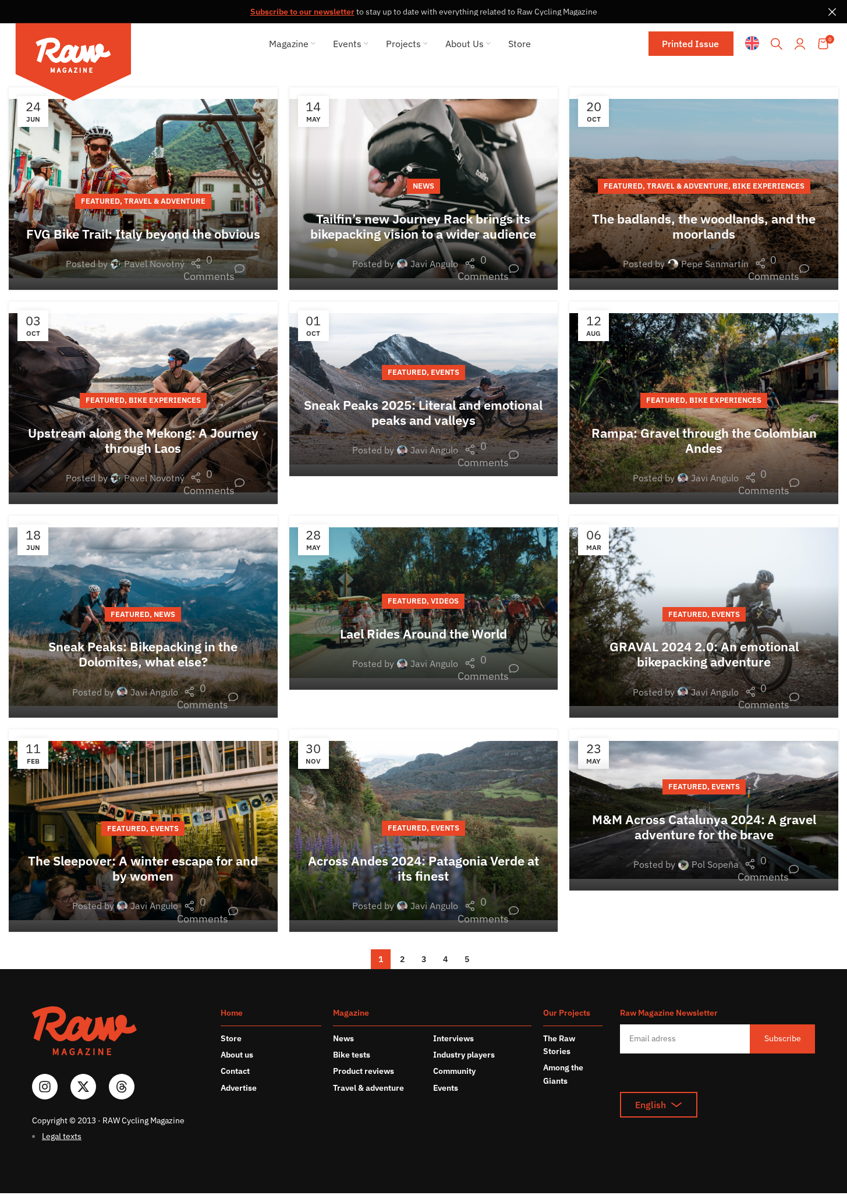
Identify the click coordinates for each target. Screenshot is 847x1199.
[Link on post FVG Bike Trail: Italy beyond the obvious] (143, 188)
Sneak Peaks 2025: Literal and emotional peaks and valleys (423, 412)
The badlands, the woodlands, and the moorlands (704, 226)
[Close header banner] (832, 11)
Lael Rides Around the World (423, 633)
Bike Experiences (768, 186)
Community (454, 1071)
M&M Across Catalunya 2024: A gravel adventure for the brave (704, 827)
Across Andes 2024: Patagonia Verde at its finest (423, 868)
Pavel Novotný (154, 263)
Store (231, 1038)
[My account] (799, 43)
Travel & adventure (368, 1088)
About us (237, 1054)
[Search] (776, 43)
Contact (235, 1071)
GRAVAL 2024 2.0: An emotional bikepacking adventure (704, 654)
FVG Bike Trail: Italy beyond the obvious (143, 233)
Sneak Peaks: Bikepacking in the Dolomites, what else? (143, 654)
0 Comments (214, 268)
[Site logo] (73, 64)
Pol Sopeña (715, 864)
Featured (100, 201)
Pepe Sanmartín (715, 263)
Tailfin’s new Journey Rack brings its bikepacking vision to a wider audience (423, 226)
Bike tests (351, 1054)
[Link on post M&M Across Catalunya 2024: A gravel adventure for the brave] (703, 809)
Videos (445, 601)
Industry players (464, 1054)
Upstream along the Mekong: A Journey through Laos (143, 440)
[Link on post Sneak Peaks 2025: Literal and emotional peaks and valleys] (423, 388)
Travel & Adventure (164, 201)
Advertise (239, 1088)
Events (445, 372)
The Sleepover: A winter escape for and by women (143, 868)
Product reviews (363, 1071)
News (423, 186)
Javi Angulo (434, 263)
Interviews (453, 1038)
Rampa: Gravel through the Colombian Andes (704, 440)
